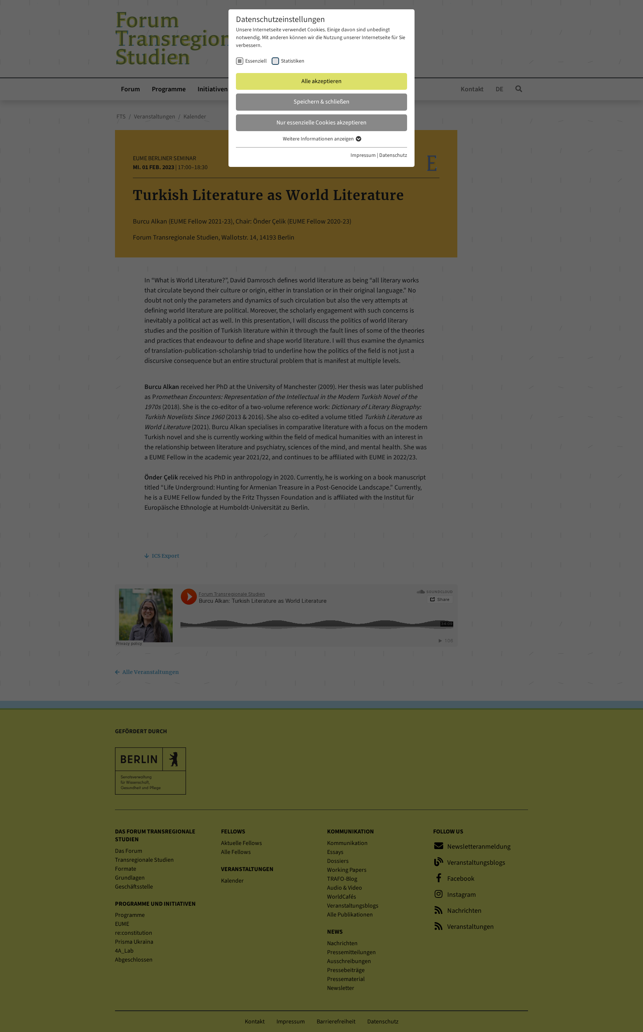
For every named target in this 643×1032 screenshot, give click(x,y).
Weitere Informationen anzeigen (319, 139)
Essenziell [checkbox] (256, 61)
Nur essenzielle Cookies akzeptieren (321, 122)
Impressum (363, 155)
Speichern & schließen (321, 102)
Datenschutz (393, 155)
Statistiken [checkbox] (292, 61)
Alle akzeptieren (321, 81)
